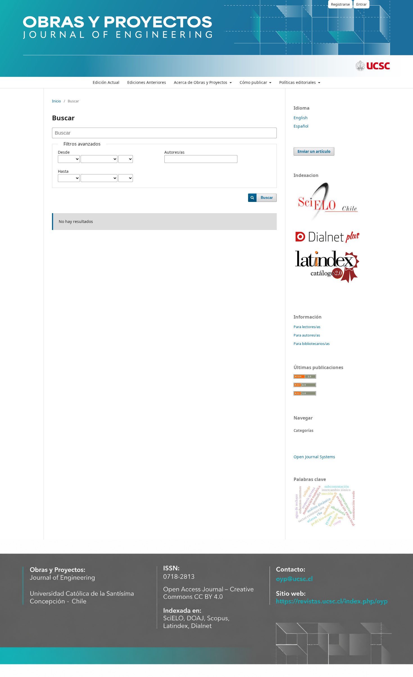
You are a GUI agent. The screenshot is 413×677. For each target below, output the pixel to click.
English (301, 117)
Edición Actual (106, 82)
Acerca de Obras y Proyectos (201, 82)
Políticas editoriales (298, 82)
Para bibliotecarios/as (312, 343)
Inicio (56, 100)
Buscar (267, 197)
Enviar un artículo (314, 151)
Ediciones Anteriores (146, 82)
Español (301, 126)
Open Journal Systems (314, 456)
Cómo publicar (254, 82)
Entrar (361, 4)
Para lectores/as (307, 326)
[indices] (327, 221)
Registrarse (340, 4)
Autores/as (174, 152)
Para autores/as (307, 335)
